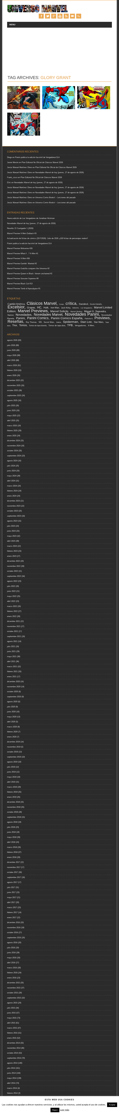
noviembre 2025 (13, 385)
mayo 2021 (11, 656)
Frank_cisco (12, 177)
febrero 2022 (12, 611)
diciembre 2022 (13, 561)
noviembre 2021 (13, 626)
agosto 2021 (12, 641)
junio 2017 (11, 892)
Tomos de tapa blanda (38, 326)
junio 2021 (11, 651)
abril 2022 (11, 601)
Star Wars (98, 322)
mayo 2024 (11, 476)
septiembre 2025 (14, 395)
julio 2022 (11, 586)
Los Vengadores (86, 308)
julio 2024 (11, 466)
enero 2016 (11, 978)
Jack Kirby (65, 308)
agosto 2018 (12, 822)
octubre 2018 (12, 812)
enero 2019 (11, 797)
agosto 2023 (12, 521)
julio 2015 (11, 1008)
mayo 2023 (11, 536)
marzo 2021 (12, 666)
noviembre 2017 (13, 867)
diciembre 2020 (13, 681)
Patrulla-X (89, 319)
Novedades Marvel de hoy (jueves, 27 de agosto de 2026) (59, 172)
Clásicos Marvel (41, 303)
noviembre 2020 (13, 687)
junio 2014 (11, 1073)
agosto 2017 (12, 882)
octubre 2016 (12, 932)
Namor (11, 315)
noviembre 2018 (13, 807)
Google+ (53, 16)
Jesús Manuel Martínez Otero (19, 167)
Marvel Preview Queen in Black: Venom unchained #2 (29, 273)
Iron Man (55, 307)
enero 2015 (11, 1038)
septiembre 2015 (14, 998)
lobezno (75, 308)
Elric (9, 182)
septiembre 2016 (14, 938)
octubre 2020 (12, 691)
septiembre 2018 (14, 817)
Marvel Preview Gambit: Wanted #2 (22, 263)
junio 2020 (11, 712)
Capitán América (16, 304)
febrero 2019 (12, 792)
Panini (20, 318)
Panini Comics (38, 318)
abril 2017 (11, 902)
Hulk (46, 307)
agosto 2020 (12, 702)
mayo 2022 (11, 596)
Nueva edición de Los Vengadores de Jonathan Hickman (31, 218)
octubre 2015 (12, 993)
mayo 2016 (11, 958)
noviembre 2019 (13, 747)
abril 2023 (11, 541)
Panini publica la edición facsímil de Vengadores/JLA (37, 157)
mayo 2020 (11, 717)
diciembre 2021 (13, 621)
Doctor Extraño (96, 304)
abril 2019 (11, 782)
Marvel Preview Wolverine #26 (20, 248)
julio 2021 (11, 646)
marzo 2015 (12, 1028)
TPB (70, 325)
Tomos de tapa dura (56, 326)
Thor (14, 325)
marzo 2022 (12, 606)
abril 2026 (11, 360)
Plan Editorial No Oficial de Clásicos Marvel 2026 (42, 162)
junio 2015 (11, 1013)
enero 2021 (11, 676)
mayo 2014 (11, 1078)
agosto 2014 (12, 1063)
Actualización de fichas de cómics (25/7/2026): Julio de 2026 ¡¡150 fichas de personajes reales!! (47, 238)
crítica (71, 303)
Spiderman (70, 321)
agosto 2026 (12, 340)
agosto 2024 (12, 461)
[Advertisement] (59, 49)
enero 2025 (11, 436)
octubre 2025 (12, 390)
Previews (102, 318)
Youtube (59, 16)
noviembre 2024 (13, 446)
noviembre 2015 (13, 988)
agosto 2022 (12, 581)
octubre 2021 (12, 631)
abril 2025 (11, 420)
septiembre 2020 (14, 697)
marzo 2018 (12, 847)
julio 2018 (11, 827)
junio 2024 (11, 471)
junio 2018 (11, 832)
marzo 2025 (12, 426)
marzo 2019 (12, 787)
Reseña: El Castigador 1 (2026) (20, 228)
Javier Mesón (12, 162)
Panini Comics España (66, 318)
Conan (61, 304)
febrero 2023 (12, 551)
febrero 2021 (12, 671)
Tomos (23, 325)
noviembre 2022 (13, 566)
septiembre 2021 (14, 636)
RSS (66, 16)
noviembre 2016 (13, 927)
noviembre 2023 (13, 506)
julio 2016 (11, 948)
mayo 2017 (11, 897)
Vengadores (80, 325)
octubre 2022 (12, 571)
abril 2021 (11, 661)
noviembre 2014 (13, 1048)
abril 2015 (11, 1023)
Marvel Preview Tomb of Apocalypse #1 (23, 288)
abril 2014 (11, 1083)
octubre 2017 (12, 872)
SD (40, 322)
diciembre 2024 (13, 441)
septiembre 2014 (14, 1058)
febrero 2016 (12, 973)
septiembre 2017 (14, 877)
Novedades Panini (82, 314)
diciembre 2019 (13, 742)
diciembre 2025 (13, 380)
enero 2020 (11, 737)
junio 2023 (11, 531)
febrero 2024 (12, 491)
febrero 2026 (12, 370)
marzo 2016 (12, 968)
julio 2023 (11, 526)
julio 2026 (11, 345)
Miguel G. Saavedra (95, 311)
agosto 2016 (12, 942)
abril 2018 (11, 842)
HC (39, 307)
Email (72, 16)
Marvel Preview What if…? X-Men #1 (22, 253)
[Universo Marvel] (38, 12)
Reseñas (15, 321)
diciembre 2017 (13, 862)
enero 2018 (11, 857)
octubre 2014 (12, 1053)
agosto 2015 (12, 1003)
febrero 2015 (12, 1033)
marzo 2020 (12, 727)
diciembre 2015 (13, 983)
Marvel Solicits (59, 311)
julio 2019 (11, 767)
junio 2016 (11, 952)
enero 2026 (11, 375)
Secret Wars (49, 322)
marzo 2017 (12, 907)
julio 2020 (11, 707)
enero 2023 (11, 556)
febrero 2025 (12, 430)
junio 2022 (11, 591)
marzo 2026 (12, 365)
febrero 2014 (12, 1093)
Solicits (58, 322)
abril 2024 (11, 481)
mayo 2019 (11, 777)
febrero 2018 (12, 852)
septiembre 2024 (14, 456)
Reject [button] (55, 1110)
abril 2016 (11, 963)
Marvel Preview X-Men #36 (18, 258)
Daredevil (83, 304)
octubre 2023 (12, 511)
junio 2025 (11, 410)
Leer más (64, 1110)
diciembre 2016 (13, 922)
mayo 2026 (11, 355)
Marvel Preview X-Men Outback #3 (21, 233)
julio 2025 (11, 405)
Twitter (47, 16)
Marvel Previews (33, 311)
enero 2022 (11, 616)
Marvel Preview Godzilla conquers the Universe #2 (28, 268)
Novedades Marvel (48, 314)
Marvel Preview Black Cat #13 (20, 284)
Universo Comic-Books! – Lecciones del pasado (55, 197)
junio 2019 (11, 772)
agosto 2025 (12, 400)
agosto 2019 (12, 762)
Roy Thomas (31, 322)
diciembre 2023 (13, 501)
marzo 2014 (12, 1088)
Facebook (41, 16)
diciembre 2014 (13, 1043)
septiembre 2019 (14, 757)
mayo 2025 (11, 415)
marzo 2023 (12, 546)
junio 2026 (11, 350)
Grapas (31, 307)
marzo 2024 (12, 486)
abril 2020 (11, 722)
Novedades (23, 314)
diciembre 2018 (13, 802)
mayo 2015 (11, 1018)
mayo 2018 (11, 837)
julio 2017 (11, 887)
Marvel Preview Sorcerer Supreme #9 (22, 278)
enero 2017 (11, 917)
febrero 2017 (12, 912)
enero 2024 (11, 496)
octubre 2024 (12, 451)
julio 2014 (11, 1068)
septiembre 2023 (14, 516)
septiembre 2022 (14, 576)
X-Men (91, 325)
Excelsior (16, 307)
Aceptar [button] (112, 1105)
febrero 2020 (12, 732)
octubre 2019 (12, 752)
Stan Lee (86, 321)
